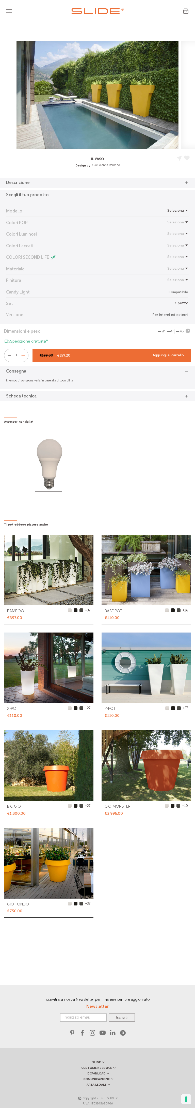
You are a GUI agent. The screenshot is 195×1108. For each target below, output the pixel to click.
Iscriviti (121, 1017)
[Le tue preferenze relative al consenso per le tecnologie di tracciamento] (186, 1099)
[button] (97, 183)
